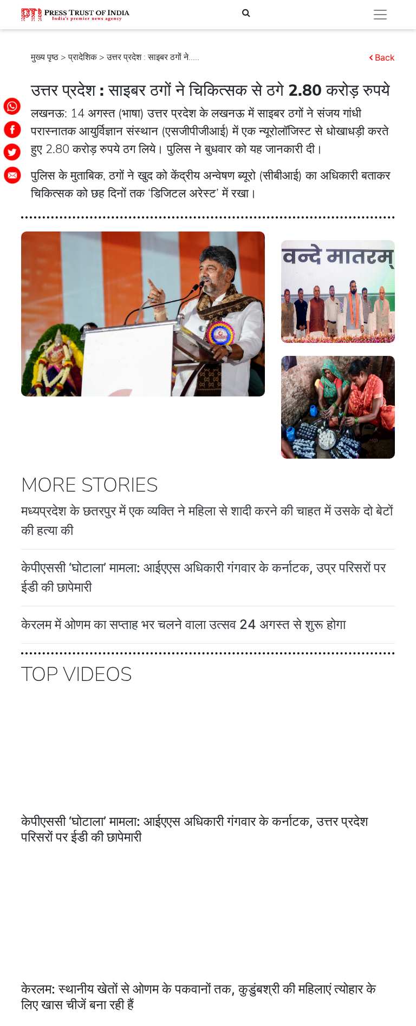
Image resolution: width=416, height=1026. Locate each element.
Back (385, 57)
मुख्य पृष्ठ (44, 57)
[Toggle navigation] (380, 14)
